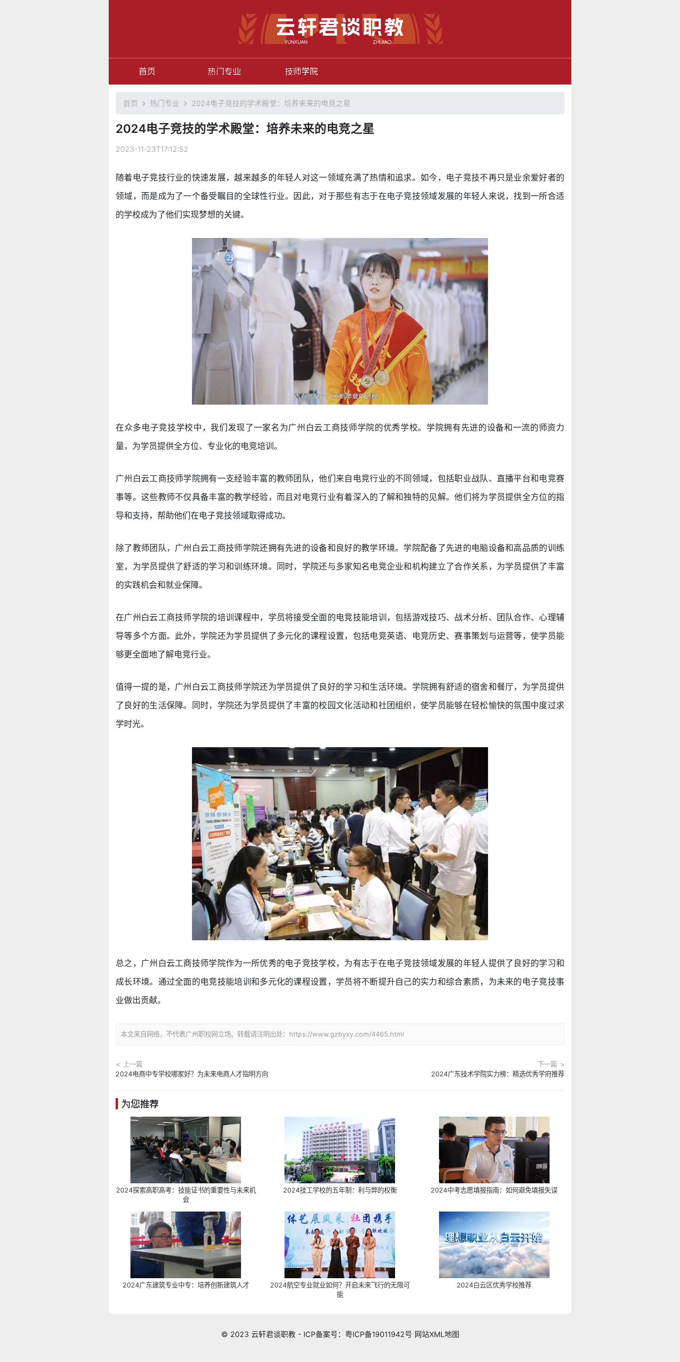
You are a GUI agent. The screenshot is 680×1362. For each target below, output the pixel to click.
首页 (147, 71)
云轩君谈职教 (273, 1334)
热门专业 (224, 71)
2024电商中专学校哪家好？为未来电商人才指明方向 (192, 1074)
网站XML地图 (436, 1334)
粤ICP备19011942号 (378, 1334)
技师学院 (301, 71)
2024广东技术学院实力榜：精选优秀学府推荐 (497, 1074)
